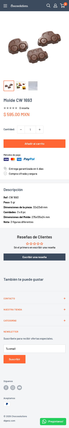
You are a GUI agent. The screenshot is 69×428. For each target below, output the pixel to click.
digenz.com (9, 420)
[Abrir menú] (5, 5)
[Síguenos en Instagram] (12, 387)
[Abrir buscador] (48, 6)
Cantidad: (9, 129)
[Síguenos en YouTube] (19, 387)
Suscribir (14, 359)
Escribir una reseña (34, 257)
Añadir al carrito (34, 143)
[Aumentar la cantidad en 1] (39, 129)
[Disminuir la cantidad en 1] (21, 129)
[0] (62, 6)
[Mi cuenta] (55, 6)
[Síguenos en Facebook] (6, 387)
